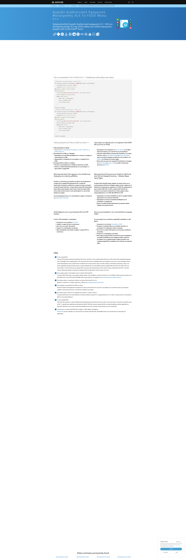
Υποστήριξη (92, 2)
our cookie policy (170, 546)
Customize (165, 552)
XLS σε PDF (75, 222)
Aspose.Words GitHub (112, 155)
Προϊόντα (80, 2)
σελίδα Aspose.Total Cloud (61, 197)
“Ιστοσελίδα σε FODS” (116, 224)
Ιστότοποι (100, 2)
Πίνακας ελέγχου (119, 149)
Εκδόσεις (99, 159)
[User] (129, 2)
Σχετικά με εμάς (108, 2)
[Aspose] (58, 2)
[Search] (132, 2)
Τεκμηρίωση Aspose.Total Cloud (95, 282)
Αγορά (85, 2)
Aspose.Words (102, 163)
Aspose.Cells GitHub (125, 155)
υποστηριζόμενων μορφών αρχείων (112, 277)
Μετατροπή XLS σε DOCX (103, 557)
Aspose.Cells (111, 163)
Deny (177, 552)
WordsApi (66, 149)
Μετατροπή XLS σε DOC (62, 557)
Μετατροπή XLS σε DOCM (124, 557)
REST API (106, 165)
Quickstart (61, 311)
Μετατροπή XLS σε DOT (83, 557)
